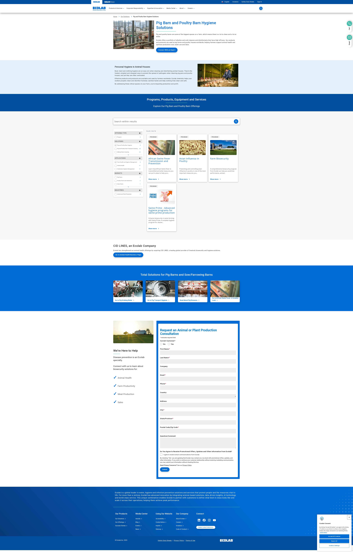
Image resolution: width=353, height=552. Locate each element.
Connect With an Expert (166, 50)
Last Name (164, 358)
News (137, 529)
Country (163, 392)
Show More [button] (152, 179)
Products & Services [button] (115, 8)
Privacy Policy (186, 465)
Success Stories (120, 526)
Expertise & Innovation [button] (154, 8)
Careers (178, 522)
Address (163, 401)
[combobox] (172, 121)
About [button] (182, 8)
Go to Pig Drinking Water (123, 300)
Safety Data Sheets (248, 2)
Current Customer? (167, 341)
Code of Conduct (181, 529)
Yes (172, 344)
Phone (162, 384)
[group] (128, 137)
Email (162, 375)
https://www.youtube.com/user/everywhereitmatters (214, 520)
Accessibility (160, 519)
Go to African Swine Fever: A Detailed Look (225, 299)
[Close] (349, 517)
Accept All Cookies (334, 536)
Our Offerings (119, 522)
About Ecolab (180, 519)
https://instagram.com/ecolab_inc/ (209, 520)
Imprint (158, 526)
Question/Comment (168, 436)
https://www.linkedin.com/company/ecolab (199, 520)
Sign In (259, 2)
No (164, 344)
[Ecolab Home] (99, 9)
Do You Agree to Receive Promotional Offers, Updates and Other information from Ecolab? (196, 451)
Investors (235, 2)
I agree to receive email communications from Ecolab (181, 455)
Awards (138, 519)
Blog (137, 522)
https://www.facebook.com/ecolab (204, 520)
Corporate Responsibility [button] (134, 8)
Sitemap (158, 529)
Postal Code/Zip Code (169, 427)
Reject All (334, 541)
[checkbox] (115, 137)
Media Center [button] (170, 8)
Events (138, 526)
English (226, 2)
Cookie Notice (323, 532)
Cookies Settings (334, 545)
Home (115, 16)
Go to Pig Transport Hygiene (157, 300)
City (161, 410)
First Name (164, 349)
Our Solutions (125, 16)
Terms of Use (190, 540)
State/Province (166, 419)
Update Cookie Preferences (205, 527)
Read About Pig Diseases (188, 300)
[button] (124, 8)
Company (163, 366)
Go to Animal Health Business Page (128, 255)
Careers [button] (190, 8)
